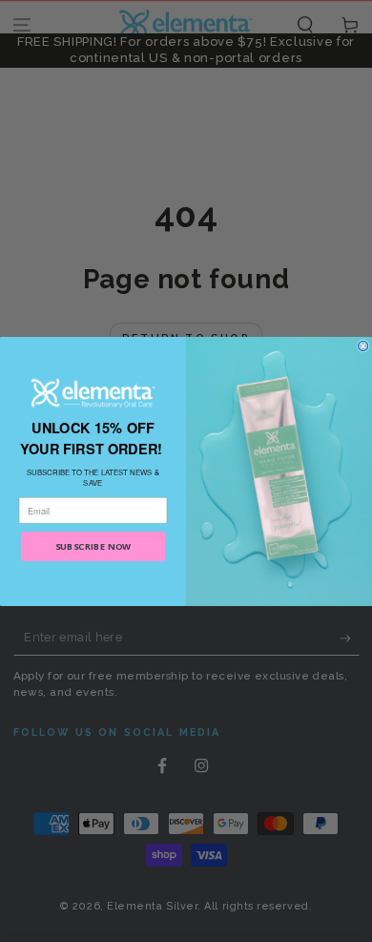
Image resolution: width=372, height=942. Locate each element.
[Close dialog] (362, 345)
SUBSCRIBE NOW (93, 546)
